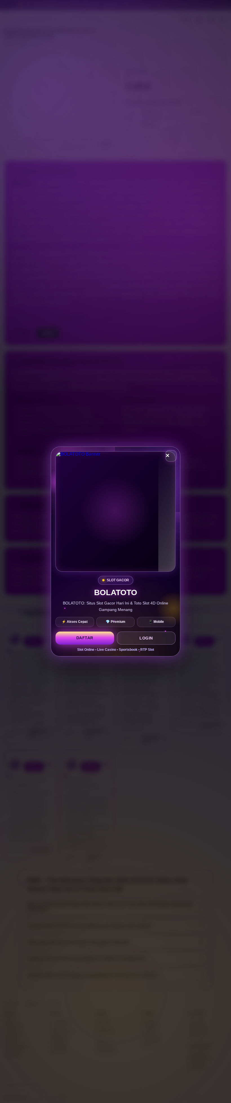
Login (146, 638)
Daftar (84, 638)
